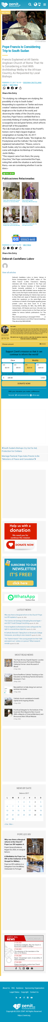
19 (41, 810)
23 (24, 815)
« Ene (6, 824)
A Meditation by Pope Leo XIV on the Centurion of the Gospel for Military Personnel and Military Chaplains (15, 861)
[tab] (14, 938)
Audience (19, 988)
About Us (6, 988)
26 (41, 815)
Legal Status (14, 992)
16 (24, 810)
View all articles (9, 272)
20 (7, 815)
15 (18, 810)
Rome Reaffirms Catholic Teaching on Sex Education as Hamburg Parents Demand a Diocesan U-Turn (28, 677)
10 (29, 806)
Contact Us (34, 992)
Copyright (24, 992)
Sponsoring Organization (34, 988)
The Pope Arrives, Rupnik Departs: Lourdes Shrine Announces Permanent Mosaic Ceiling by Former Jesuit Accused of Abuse (29, 663)
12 (41, 806)
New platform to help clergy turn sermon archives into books (28, 688)
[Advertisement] (24, 429)
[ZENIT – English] (13, 4)
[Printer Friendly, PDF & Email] (8, 173)
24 (29, 815)
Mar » (11, 824)
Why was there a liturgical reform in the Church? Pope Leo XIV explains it (14, 842)
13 (7, 810)
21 (13, 815)
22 (18, 815)
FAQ (13, 988)
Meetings (5, 13)
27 (7, 819)
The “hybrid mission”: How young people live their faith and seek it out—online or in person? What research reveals (23, 641)
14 (13, 810)
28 (13, 819)
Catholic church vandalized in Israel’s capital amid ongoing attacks (26, 700)
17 (29, 810)
